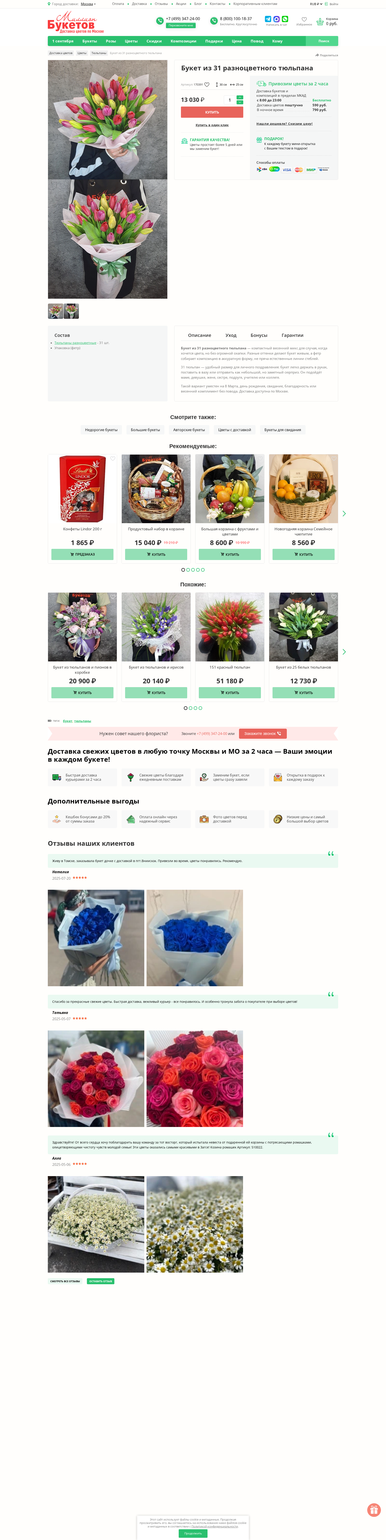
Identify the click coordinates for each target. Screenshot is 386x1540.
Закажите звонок (260, 733)
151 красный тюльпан (230, 667)
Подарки (214, 41)
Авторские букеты (189, 429)
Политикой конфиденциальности (214, 1526)
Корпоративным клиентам (255, 3)
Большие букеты (145, 429)
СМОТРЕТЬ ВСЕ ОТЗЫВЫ (65, 1281)
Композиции (183, 41)
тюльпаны (82, 721)
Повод (257, 41)
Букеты (89, 41)
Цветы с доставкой (234, 429)
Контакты (217, 3)
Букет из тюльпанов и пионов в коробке (82, 670)
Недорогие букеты (101, 429)
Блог (198, 3)
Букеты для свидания (282, 429)
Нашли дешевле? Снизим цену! (284, 123)
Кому (277, 41)
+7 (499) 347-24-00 (212, 733)
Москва (87, 4)
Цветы (131, 41)
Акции (181, 3)
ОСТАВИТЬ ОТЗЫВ (100, 1281)
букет (67, 721)
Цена (237, 41)
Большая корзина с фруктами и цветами (229, 531)
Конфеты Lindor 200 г (82, 528)
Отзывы (161, 3)
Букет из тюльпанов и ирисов (156, 667)
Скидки (154, 41)
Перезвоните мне (181, 25)
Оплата (118, 3)
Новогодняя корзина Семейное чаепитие (304, 531)
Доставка (139, 3)
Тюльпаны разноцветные (75, 342)
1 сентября (62, 41)
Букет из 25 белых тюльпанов (303, 667)
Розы (111, 41)
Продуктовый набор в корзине (156, 528)
